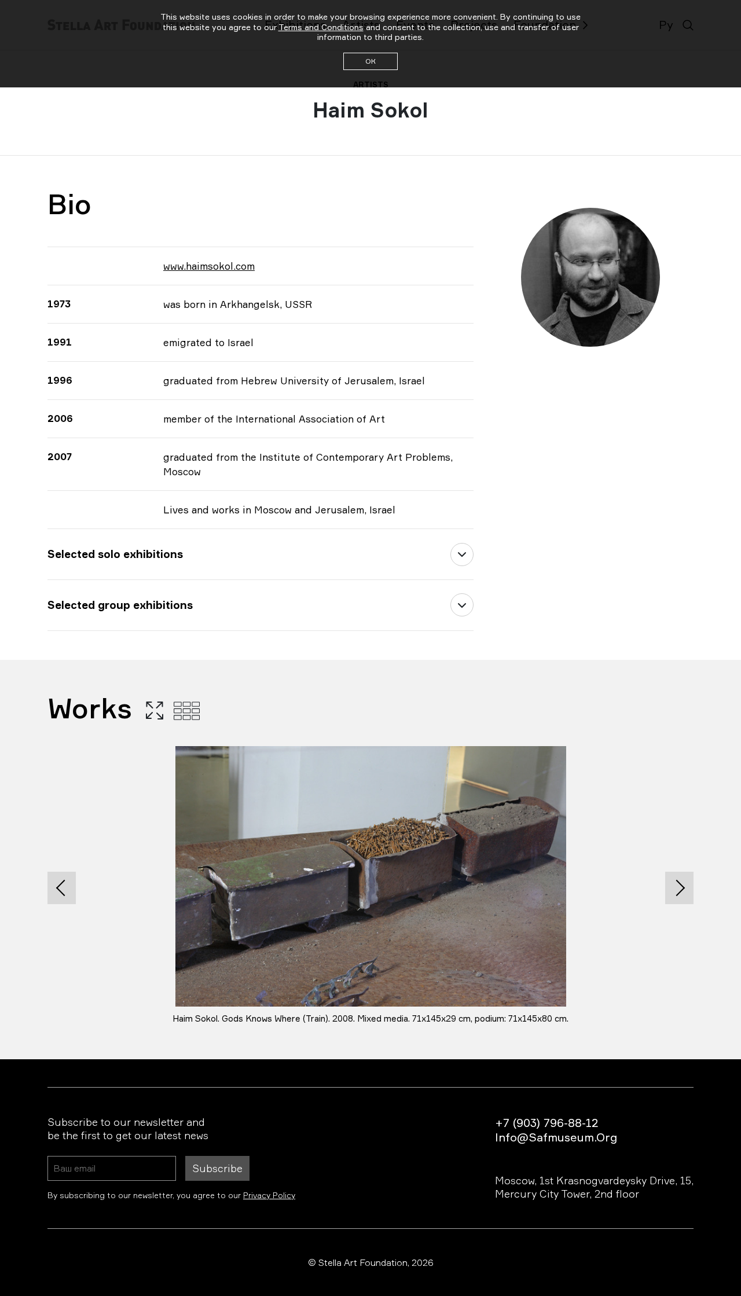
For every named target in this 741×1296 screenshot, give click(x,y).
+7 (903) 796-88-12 (546, 1122)
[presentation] (61, 888)
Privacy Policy (269, 1195)
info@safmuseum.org (556, 1137)
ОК (370, 61)
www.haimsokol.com (209, 266)
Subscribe (217, 1168)
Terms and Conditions (321, 27)
